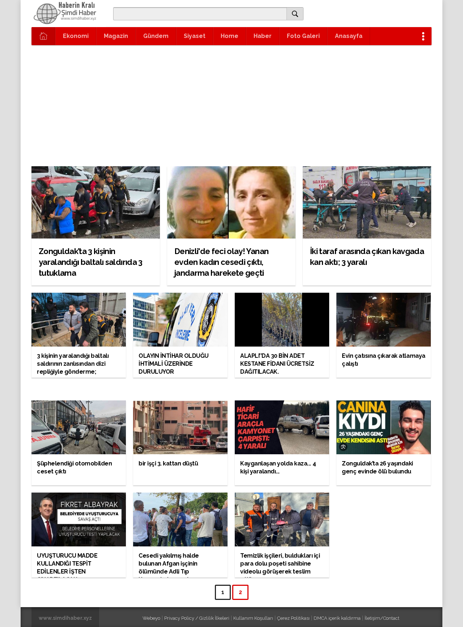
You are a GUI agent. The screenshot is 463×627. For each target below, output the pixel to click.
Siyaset (194, 36)
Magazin (116, 36)
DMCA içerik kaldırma (337, 618)
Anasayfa (348, 36)
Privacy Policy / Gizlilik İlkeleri (196, 618)
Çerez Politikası (293, 618)
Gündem (156, 36)
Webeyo (151, 618)
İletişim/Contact (382, 618)
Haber (263, 36)
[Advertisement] (231, 99)
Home (229, 36)
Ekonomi (76, 36)
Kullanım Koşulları (253, 618)
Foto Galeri (303, 36)
